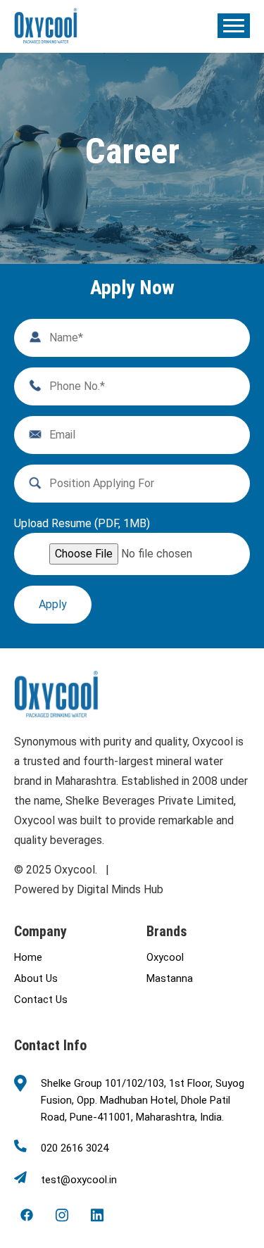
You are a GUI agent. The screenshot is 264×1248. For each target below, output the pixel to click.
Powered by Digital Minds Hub (88, 889)
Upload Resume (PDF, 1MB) (82, 523)
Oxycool (165, 957)
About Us (36, 978)
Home (28, 957)
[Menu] (234, 25)
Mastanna (169, 978)
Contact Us (41, 999)
